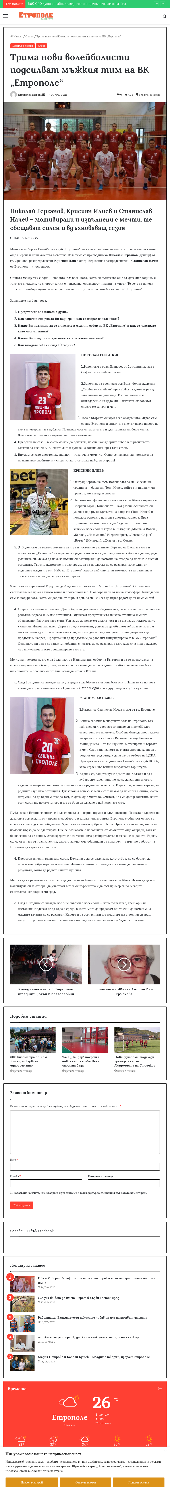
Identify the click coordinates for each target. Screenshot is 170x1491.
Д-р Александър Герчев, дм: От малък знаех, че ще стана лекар (88, 1337)
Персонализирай (32, 1482)
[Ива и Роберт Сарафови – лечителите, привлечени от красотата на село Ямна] (22, 1284)
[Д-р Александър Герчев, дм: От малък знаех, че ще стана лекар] (22, 1343)
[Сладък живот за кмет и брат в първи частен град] (22, 1304)
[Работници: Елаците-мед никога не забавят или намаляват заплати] (22, 1323)
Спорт (29, 36)
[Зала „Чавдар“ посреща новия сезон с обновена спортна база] (85, 1040)
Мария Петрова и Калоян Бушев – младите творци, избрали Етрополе (94, 1357)
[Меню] (5, 18)
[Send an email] (43, 94)
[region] (85, 1469)
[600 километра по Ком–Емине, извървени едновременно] (33, 1040)
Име (14, 1159)
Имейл (15, 1176)
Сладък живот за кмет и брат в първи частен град (78, 1298)
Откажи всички (85, 1482)
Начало (17, 36)
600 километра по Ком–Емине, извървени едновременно (29, 1061)
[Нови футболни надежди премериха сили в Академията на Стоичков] (137, 1040)
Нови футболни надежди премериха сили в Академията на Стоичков (134, 1061)
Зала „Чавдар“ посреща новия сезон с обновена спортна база (80, 1061)
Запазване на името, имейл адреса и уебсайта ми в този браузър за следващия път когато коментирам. (80, 1192)
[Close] (165, 1451)
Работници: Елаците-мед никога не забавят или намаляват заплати (92, 1317)
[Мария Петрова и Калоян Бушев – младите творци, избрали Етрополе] (22, 1363)
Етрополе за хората (30, 94)
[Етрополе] (35, 16)
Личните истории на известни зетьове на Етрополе (66, 4)
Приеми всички (138, 1482)
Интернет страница (100, 1176)
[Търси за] (164, 18)
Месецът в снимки (22, 45)
